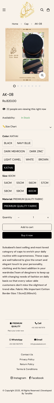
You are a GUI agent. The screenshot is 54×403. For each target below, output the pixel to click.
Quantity (7, 217)
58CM (8, 191)
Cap (26, 23)
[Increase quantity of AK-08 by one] (48, 217)
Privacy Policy (27, 359)
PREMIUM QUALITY (16, 327)
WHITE (30, 159)
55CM (20, 183)
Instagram (19, 378)
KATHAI (8, 168)
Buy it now (27, 235)
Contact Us (27, 354)
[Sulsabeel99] (27, 10)
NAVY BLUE (24, 143)
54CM (8, 183)
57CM (44, 183)
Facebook (37, 378)
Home (15, 23)
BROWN (43, 159)
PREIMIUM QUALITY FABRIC (20, 206)
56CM (32, 183)
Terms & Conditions (27, 369)
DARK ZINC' (36, 151)
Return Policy (27, 364)
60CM (32, 191)
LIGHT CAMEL (12, 159)
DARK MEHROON (14, 151)
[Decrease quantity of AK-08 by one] (18, 217)
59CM (20, 191)
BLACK (8, 143)
